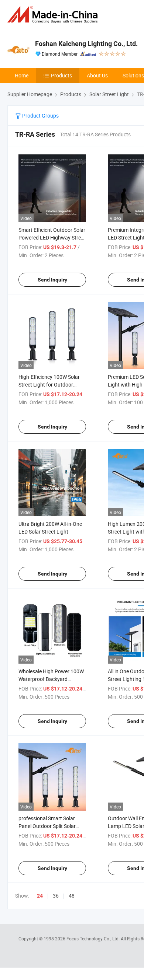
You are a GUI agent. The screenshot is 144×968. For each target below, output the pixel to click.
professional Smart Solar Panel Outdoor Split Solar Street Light (47, 826)
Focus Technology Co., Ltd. (93, 938)
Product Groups (40, 115)
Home (21, 75)
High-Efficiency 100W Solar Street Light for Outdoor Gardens (49, 384)
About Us (97, 75)
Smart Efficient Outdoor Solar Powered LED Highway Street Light (51, 237)
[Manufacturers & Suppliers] (53, 14)
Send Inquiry (52, 280)
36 (56, 895)
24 (40, 896)
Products (61, 75)
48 (72, 895)
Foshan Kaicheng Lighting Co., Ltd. (86, 44)
